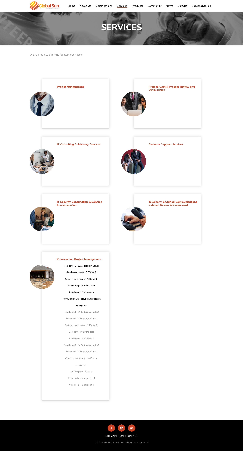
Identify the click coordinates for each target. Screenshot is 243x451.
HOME (121, 435)
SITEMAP (111, 435)
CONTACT (131, 435)
